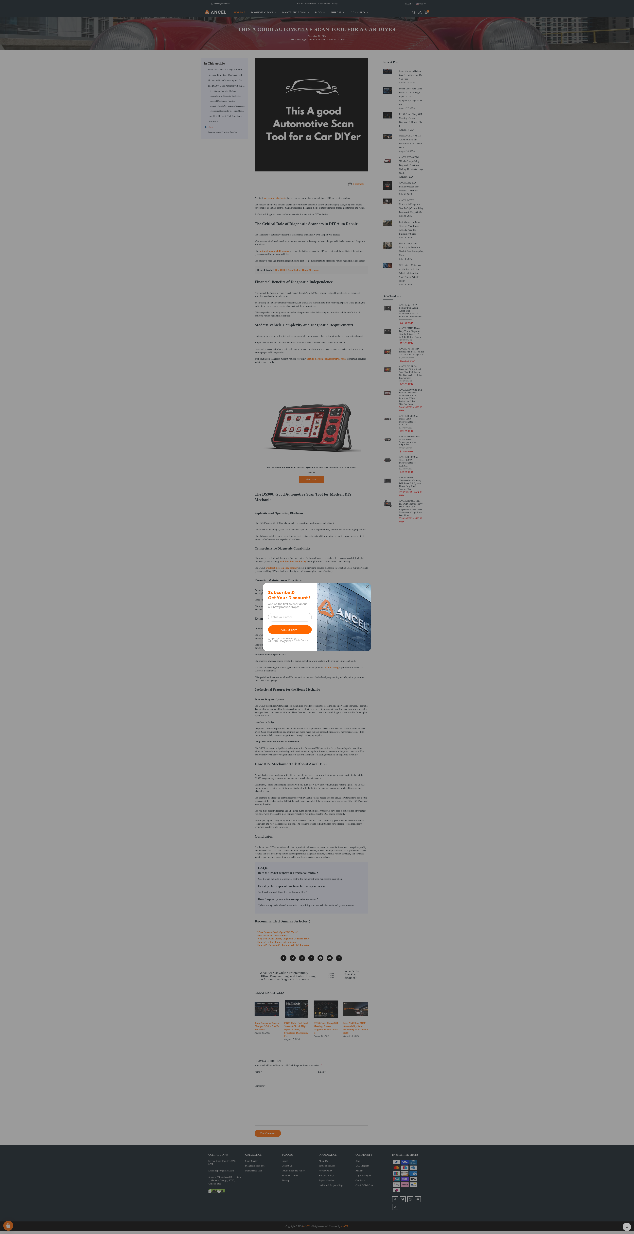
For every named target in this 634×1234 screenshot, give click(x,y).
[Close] (367, 587)
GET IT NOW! (290, 629)
